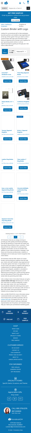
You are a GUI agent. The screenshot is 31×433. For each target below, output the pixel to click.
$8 (14, 399)
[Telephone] (24, 3)
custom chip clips (6, 299)
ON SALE (15, 331)
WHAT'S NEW (15, 329)
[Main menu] (2, 3)
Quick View (7, 81)
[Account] (20, 3)
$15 (20, 399)
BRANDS (15, 338)
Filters (5, 52)
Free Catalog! (15, 20)
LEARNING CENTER (15, 369)
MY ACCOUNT (15, 348)
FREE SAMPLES (15, 340)
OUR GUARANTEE (15, 352)
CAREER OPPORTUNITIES (15, 359)
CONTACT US (15, 350)
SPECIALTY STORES (15, 335)
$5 (9, 399)
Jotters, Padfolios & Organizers (6, 25)
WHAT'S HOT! (15, 333)
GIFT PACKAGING (15, 371)
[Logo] (6, 2)
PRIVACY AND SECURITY (15, 355)
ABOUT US (15, 357)
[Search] (28, 8)
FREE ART (10, 319)
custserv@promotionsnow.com (15, 427)
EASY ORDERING (9, 312)
